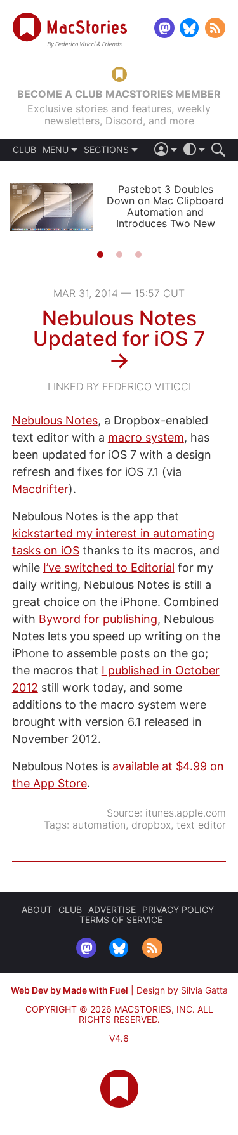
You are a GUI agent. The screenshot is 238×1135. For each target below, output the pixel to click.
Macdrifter (40, 488)
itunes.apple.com (185, 812)
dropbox (151, 824)
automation (99, 824)
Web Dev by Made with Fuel (69, 990)
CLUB (24, 149)
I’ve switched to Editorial (109, 567)
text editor (201, 824)
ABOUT (37, 909)
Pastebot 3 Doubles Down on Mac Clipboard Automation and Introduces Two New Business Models (165, 212)
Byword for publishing (98, 619)
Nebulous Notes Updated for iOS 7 (119, 328)
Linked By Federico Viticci (119, 386)
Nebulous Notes (55, 420)
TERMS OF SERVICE (120, 919)
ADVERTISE (112, 909)
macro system (146, 437)
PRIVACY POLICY (178, 909)
